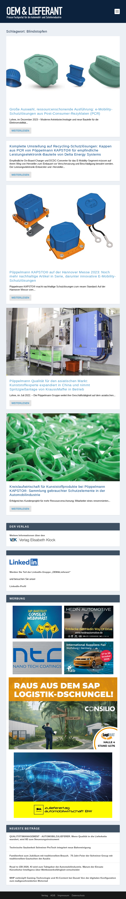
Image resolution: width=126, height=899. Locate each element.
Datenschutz (78, 895)
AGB (52, 895)
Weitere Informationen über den (27, 535)
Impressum (63, 895)
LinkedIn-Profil (18, 586)
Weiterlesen (20, 130)
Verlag (44, 895)
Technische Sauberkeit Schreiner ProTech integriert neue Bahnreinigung (51, 847)
